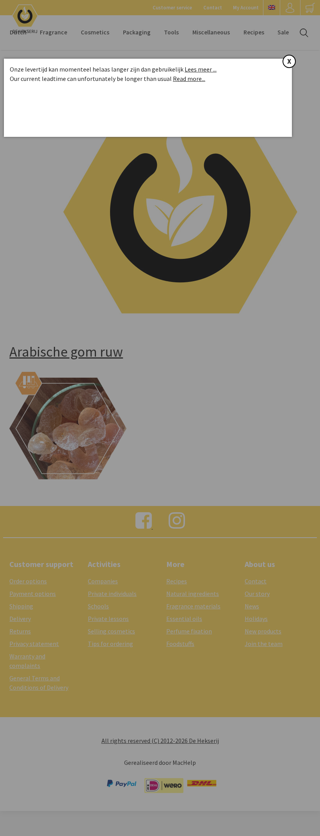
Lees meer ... (201, 69)
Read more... (189, 79)
